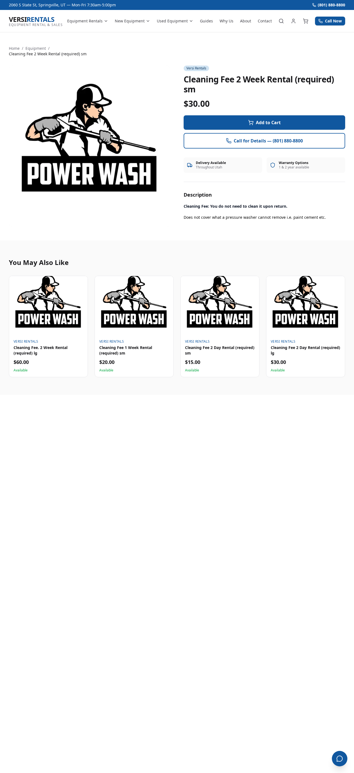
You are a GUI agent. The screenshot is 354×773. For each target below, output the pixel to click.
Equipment (35, 48)
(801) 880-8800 (331, 4)
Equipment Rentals (85, 21)
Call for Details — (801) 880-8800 (268, 141)
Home (14, 48)
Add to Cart (268, 122)
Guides (206, 21)
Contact (265, 21)
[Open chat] (339, 758)
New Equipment (130, 21)
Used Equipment (172, 21)
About (245, 21)
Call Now (333, 21)
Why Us (226, 21)
